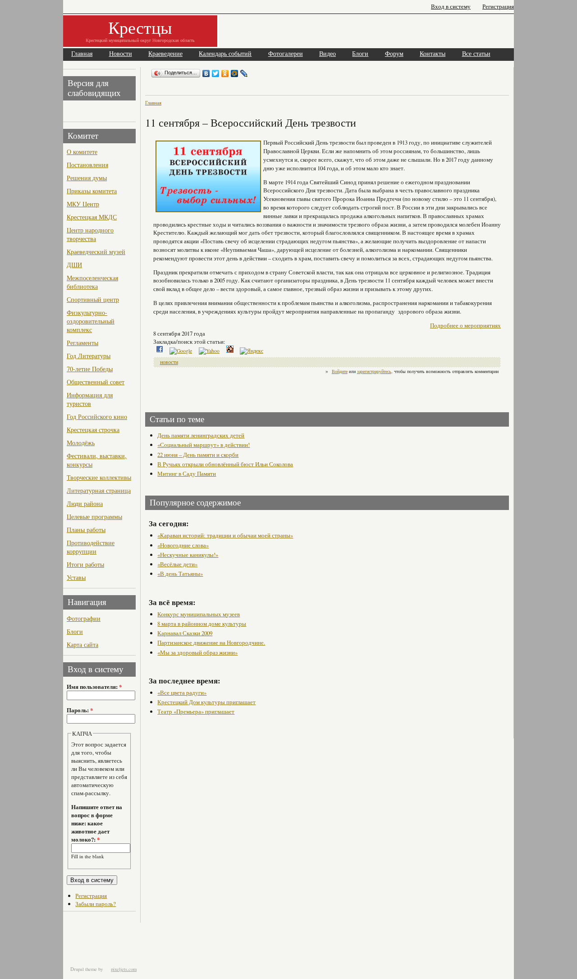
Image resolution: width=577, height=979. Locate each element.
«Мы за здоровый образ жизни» (197, 652)
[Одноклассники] (225, 73)
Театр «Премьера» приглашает (195, 711)
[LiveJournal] (244, 73)
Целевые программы (94, 516)
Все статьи (476, 53)
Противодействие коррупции (90, 547)
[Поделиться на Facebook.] (159, 350)
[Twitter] (215, 73)
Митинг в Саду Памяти (186, 473)
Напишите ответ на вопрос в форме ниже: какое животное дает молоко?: (96, 823)
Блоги (360, 53)
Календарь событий (225, 53)
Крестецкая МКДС (92, 217)
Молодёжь (81, 442)
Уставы (76, 577)
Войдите (340, 371)
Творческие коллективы (99, 477)
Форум (394, 53)
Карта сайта (82, 644)
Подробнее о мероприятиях (465, 325)
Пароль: (80, 710)
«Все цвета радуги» (181, 692)
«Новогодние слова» (183, 545)
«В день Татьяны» (180, 573)
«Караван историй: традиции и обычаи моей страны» (225, 535)
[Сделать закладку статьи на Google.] (180, 350)
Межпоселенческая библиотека (92, 282)
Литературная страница (99, 490)
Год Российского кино (97, 416)
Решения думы (87, 177)
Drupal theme (83, 969)
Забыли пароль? (95, 904)
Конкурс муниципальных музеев (198, 614)
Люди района (85, 503)
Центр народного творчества (90, 234)
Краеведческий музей (96, 251)
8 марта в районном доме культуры (201, 623)
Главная (81, 53)
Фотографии (84, 618)
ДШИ (74, 264)
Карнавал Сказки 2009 (184, 633)
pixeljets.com (124, 969)
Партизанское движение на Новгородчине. (211, 642)
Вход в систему (451, 6)
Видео (327, 53)
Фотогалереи (285, 53)
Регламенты (82, 342)
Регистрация (498, 6)
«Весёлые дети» (177, 564)
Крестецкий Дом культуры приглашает (206, 702)
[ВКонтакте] (206, 73)
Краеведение (165, 53)
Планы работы (86, 529)
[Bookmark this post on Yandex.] (251, 350)
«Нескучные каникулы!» (187, 555)
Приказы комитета (92, 191)
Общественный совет (95, 382)
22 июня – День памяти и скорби (197, 455)
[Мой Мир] (234, 73)
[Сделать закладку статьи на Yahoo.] (209, 350)
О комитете (82, 151)
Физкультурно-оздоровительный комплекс (90, 321)
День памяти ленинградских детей (200, 435)
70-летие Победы (90, 368)
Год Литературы (88, 355)
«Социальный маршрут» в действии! (203, 445)
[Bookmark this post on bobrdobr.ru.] (230, 350)
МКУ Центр (83, 204)
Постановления (87, 164)
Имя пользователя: (94, 687)
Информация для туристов (90, 399)
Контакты (432, 53)
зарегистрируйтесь (374, 371)
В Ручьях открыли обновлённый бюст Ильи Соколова (225, 464)
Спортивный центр (93, 299)
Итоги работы (85, 564)
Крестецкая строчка (93, 429)
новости (169, 362)
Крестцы (140, 27)
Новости (120, 53)
